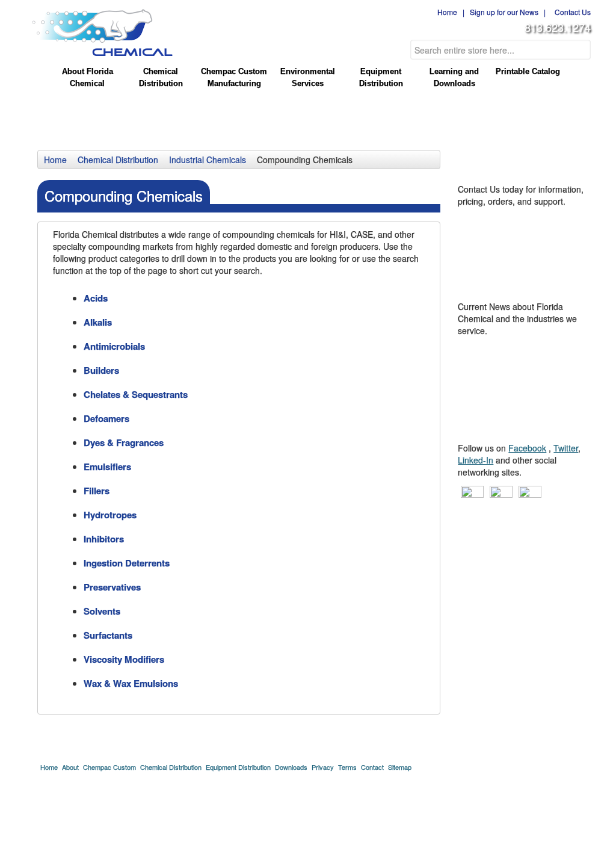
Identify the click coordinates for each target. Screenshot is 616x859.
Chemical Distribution (161, 77)
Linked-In (475, 460)
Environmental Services (307, 77)
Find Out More (525, 355)
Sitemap (399, 767)
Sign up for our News (504, 12)
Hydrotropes (110, 514)
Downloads (291, 767)
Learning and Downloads (454, 77)
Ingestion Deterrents (127, 562)
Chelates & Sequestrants (136, 394)
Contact (372, 767)
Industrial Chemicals (207, 160)
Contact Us (571, 12)
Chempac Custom (109, 767)
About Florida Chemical (87, 77)
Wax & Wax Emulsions (131, 683)
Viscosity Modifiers (124, 659)
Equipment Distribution (381, 77)
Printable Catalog (528, 71)
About (70, 767)
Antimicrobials (114, 346)
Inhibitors (104, 538)
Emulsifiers (107, 466)
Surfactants (108, 635)
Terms (347, 767)
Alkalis (98, 322)
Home (445, 12)
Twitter (565, 448)
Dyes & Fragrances (124, 442)
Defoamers (106, 418)
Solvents (102, 611)
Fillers (96, 490)
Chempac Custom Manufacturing (234, 77)
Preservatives (112, 587)
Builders (101, 370)
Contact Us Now (525, 226)
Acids (96, 298)
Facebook (527, 448)
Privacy (323, 767)
